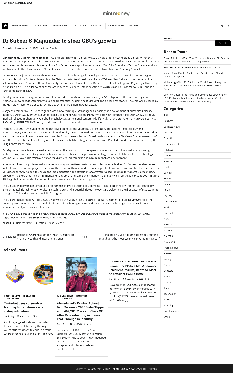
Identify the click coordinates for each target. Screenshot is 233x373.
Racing (167, 259)
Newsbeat (169, 224)
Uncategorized (171, 311)
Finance (168, 161)
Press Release (116, 25)
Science (168, 264)
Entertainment (61, 25)
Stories (167, 282)
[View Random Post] (222, 26)
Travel (167, 299)
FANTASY (168, 149)
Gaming (168, 172)
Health (167, 178)
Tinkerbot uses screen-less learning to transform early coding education (23, 307)
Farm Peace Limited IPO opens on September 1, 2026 (192, 67)
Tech (166, 287)
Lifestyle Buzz (171, 201)
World (133, 25)
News (167, 218)
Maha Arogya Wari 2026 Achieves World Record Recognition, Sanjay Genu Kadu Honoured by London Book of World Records (196, 86)
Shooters (168, 270)
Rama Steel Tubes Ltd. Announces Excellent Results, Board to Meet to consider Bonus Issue (134, 270)
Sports (167, 276)
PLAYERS (168, 236)
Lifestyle (80, 25)
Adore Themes (148, 368)
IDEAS (167, 189)
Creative (168, 132)
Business (114, 262)
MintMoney (103, 368)
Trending (168, 305)
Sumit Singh (49, 48)
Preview (168, 253)
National (97, 25)
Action (167, 115)
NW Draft (169, 230)
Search (168, 38)
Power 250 (169, 241)
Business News (20, 25)
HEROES (168, 184)
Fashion (168, 155)
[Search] (228, 26)
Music (167, 207)
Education (40, 25)
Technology (170, 293)
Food (166, 167)
